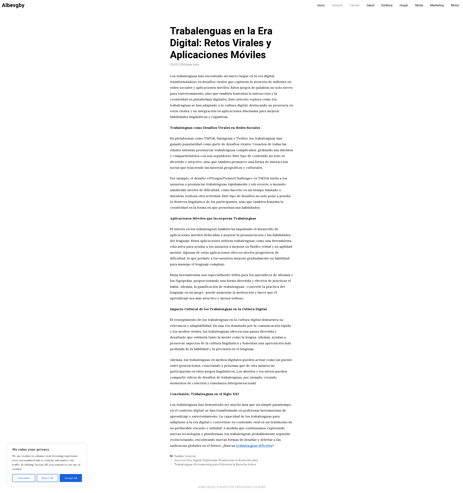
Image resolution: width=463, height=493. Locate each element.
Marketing (437, 5)
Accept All (71, 478)
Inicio (321, 5)
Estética (386, 5)
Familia (354, 5)
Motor (455, 5)
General (337, 5)
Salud (370, 5)
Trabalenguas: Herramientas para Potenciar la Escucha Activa (215, 464)
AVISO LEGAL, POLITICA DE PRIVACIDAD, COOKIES (231, 487)
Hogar (404, 5)
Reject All (47, 478)
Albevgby (13, 5)
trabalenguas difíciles (254, 446)
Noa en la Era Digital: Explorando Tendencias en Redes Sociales (216, 460)
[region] (47, 465)
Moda (419, 5)
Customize (23, 478)
